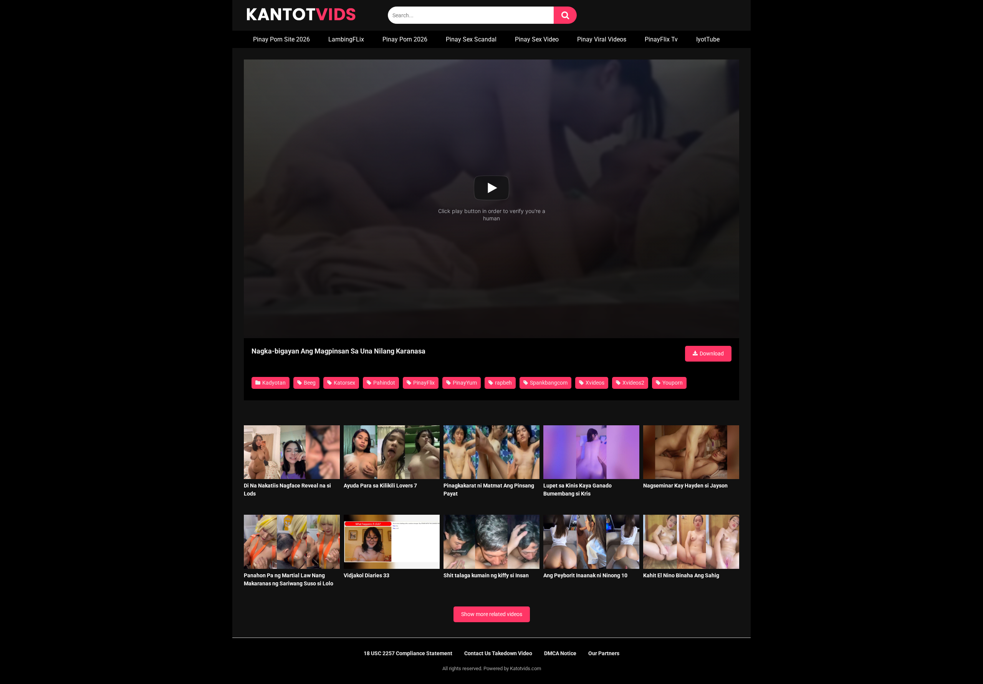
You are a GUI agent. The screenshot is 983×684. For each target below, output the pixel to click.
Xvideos (594, 383)
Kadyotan (273, 383)
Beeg (309, 383)
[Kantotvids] (301, 15)
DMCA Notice (560, 653)
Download (711, 353)
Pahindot (383, 383)
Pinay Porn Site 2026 (281, 39)
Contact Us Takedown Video (498, 653)
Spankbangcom (548, 383)
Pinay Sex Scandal (471, 39)
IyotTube (708, 39)
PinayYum (464, 383)
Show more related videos (491, 614)
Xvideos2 (632, 383)
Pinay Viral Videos (601, 39)
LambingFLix (346, 39)
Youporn (672, 383)
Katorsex (344, 383)
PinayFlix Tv (661, 39)
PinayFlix (423, 383)
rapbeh (503, 383)
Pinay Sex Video (537, 39)
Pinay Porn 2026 (404, 39)
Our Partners (603, 653)
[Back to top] (957, 661)
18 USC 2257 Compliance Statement (408, 653)
